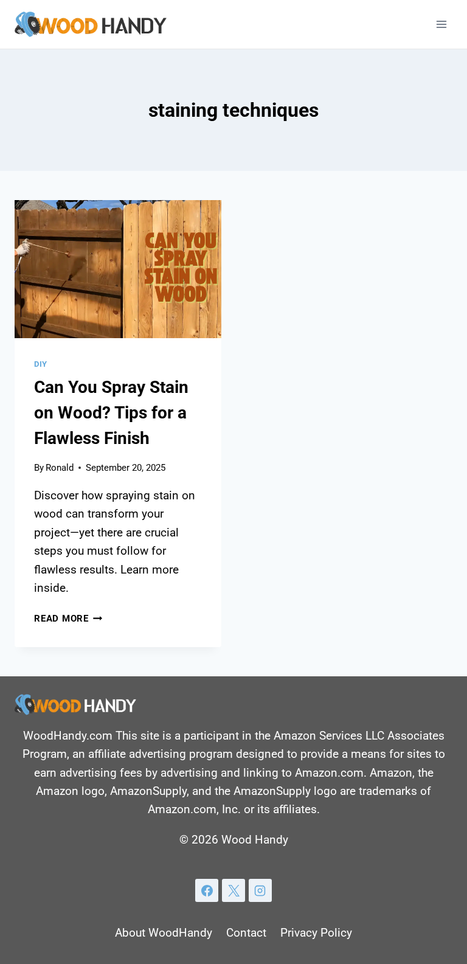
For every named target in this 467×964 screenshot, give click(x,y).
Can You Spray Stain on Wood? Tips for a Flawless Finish (111, 412)
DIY (40, 364)
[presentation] (118, 269)
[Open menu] (441, 24)
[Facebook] (206, 890)
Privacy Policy (316, 933)
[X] (233, 890)
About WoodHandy (163, 933)
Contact (246, 933)
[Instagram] (260, 890)
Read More (68, 618)
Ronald (60, 467)
